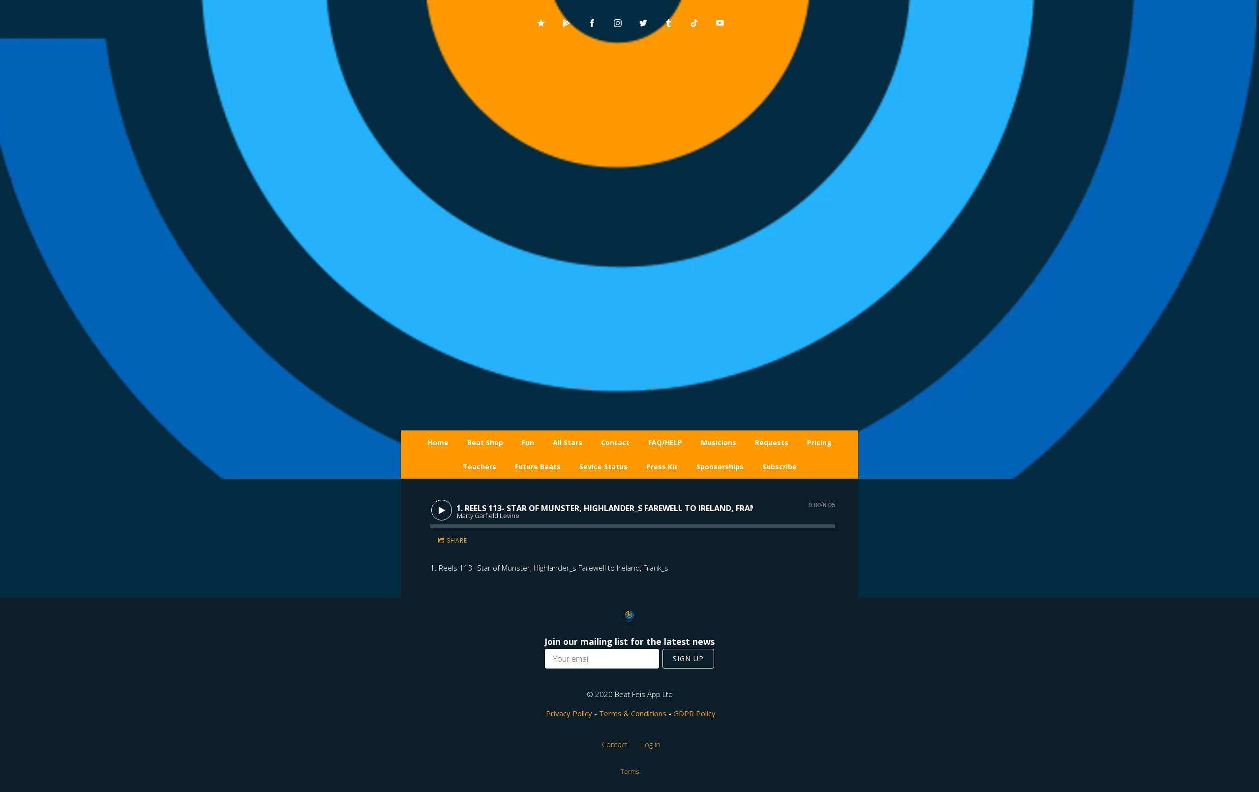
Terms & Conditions (632, 713)
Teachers (479, 466)
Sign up (688, 658)
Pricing (819, 442)
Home (438, 442)
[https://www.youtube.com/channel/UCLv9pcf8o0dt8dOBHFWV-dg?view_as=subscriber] (720, 23)
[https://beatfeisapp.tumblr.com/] (669, 23)
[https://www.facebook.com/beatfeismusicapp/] (592, 23)
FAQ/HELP (665, 442)
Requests (771, 442)
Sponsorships (720, 466)
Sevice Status (603, 466)
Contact (615, 442)
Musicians (718, 442)
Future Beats (538, 466)
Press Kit (662, 466)
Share (457, 540)
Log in (650, 744)
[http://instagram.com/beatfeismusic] (618, 23)
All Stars (567, 442)
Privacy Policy (569, 713)
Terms (630, 771)
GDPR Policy (694, 713)
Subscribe (779, 466)
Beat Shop (485, 442)
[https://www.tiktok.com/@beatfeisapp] (694, 23)
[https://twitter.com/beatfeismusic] (643, 23)
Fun (528, 442)
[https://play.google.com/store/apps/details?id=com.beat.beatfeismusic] (566, 23)
